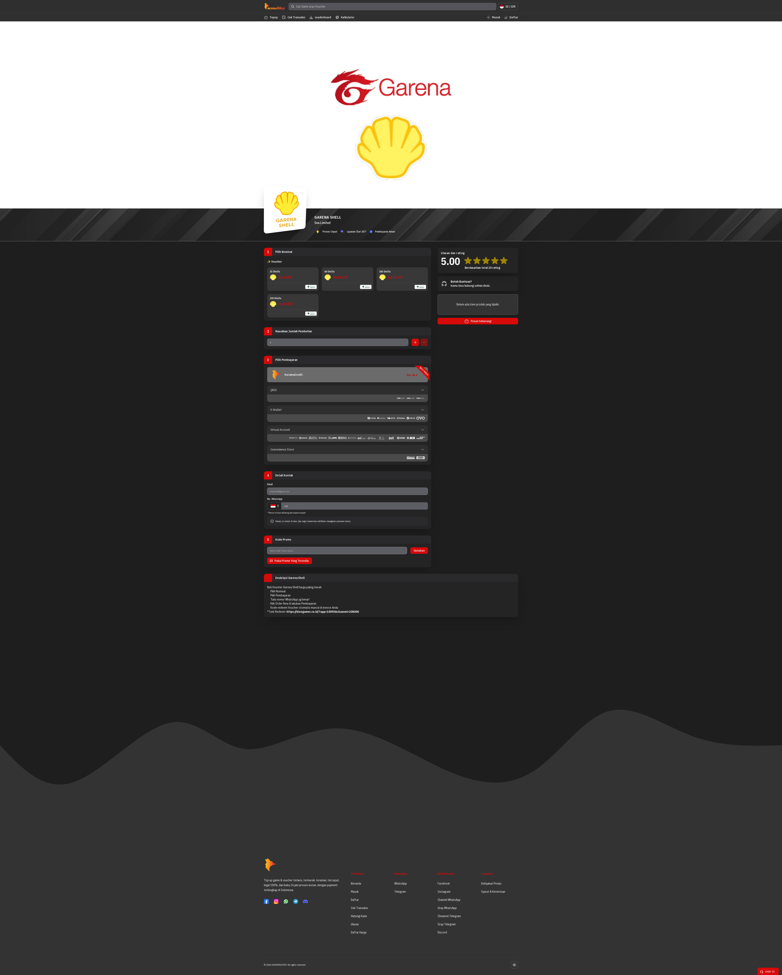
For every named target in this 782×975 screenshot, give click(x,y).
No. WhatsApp (274, 498)
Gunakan (419, 550)
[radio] (293, 279)
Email (270, 484)
